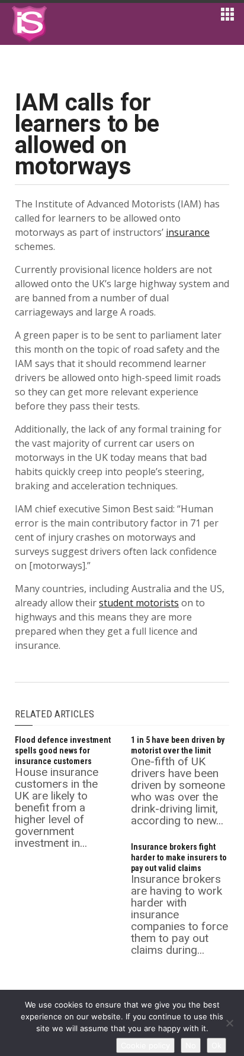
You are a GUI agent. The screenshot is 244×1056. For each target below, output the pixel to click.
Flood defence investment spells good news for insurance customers (63, 750)
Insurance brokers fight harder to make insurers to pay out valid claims (179, 857)
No (190, 1045)
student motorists (139, 602)
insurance (188, 232)
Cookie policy (145, 1045)
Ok (216, 1045)
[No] (229, 1023)
